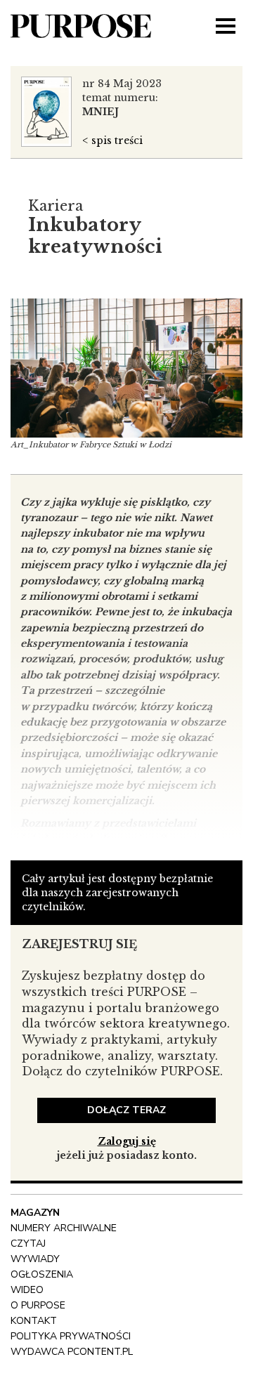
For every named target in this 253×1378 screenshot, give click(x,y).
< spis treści (112, 140)
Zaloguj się (127, 1141)
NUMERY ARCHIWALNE (64, 1228)
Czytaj (28, 1243)
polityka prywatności (71, 1336)
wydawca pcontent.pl (72, 1351)
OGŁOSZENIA (42, 1274)
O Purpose (38, 1305)
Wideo (27, 1290)
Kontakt (34, 1320)
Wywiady (35, 1259)
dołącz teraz (126, 1110)
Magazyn (35, 1212)
